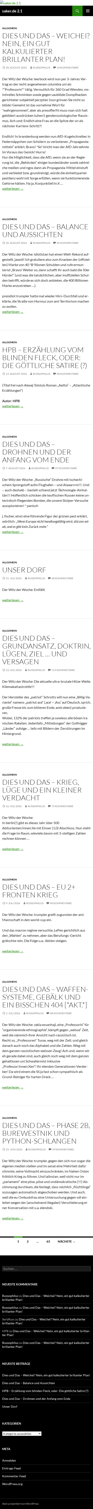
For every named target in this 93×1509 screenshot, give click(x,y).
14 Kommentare (68, 67)
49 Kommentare (68, 242)
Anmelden (9, 1460)
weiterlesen (13, 188)
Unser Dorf (24, 569)
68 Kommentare (62, 578)
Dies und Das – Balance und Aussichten (45, 230)
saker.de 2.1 (12, 10)
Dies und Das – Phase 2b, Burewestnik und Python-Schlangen (46, 1133)
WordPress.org (12, 1484)
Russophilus (41, 67)
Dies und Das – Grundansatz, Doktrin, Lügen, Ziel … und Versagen (46, 650)
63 (48, 1241)
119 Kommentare (63, 670)
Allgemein (9, 28)
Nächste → (66, 1241)
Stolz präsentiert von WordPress (20, 1503)
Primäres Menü (88, 11)
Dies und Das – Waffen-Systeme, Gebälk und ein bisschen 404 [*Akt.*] (45, 997)
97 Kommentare (66, 468)
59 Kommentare (63, 1149)
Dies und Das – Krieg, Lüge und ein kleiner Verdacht (42, 790)
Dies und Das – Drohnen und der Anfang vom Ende (36, 452)
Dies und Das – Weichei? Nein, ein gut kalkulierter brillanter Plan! (46, 47)
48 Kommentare (68, 373)
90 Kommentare (61, 903)
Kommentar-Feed (14, 1476)
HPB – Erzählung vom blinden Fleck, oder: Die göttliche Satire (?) (44, 357)
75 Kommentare (62, 806)
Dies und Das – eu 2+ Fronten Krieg (38, 890)
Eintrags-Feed (11, 1468)
